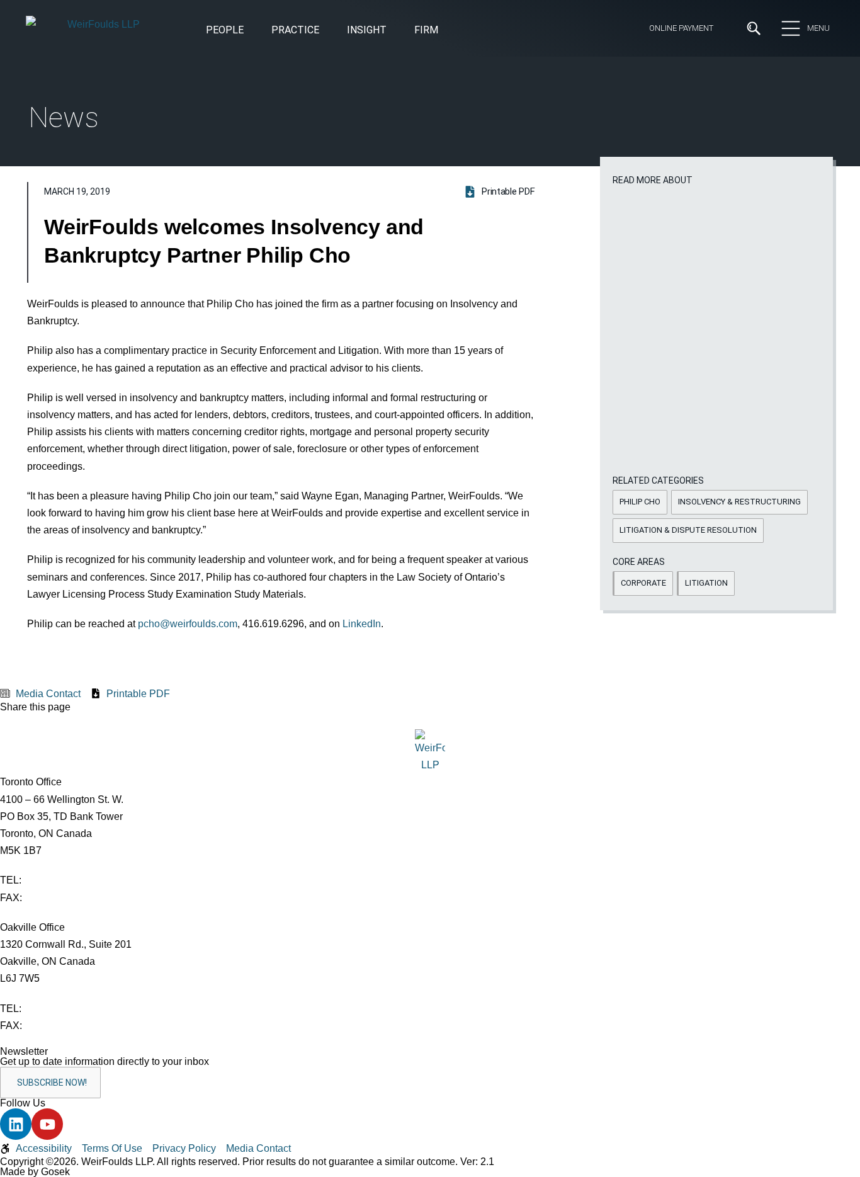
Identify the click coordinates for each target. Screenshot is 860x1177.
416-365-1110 (55, 880)
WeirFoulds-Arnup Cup (186, 243)
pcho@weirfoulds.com (187, 623)
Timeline (154, 197)
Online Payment (681, 28)
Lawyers (364, 151)
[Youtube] (47, 1124)
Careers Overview (385, 106)
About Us (157, 106)
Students (366, 128)
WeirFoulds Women (180, 220)
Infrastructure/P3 (269, 292)
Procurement (460, 292)
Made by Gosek (35, 1171)
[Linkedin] (15, 1124)
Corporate (50, 313)
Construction (57, 292)
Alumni (151, 174)
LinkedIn (361, 623)
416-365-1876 (56, 897)
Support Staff (377, 174)
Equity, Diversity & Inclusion (198, 128)
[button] (366, 31)
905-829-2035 (56, 1025)
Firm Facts (160, 151)
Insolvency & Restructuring (290, 313)
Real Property (461, 313)
